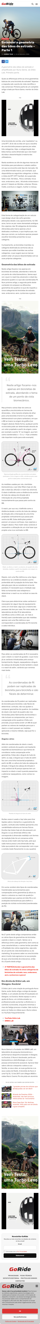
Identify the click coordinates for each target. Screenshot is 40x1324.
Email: (20, 1244)
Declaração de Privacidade (26, 1321)
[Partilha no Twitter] (6, 61)
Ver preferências (20, 1317)
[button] (37, 1286)
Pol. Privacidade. (22, 1251)
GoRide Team (8, 54)
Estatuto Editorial (11, 1278)
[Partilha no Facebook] (3, 61)
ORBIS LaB (9, 1021)
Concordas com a (16, 1251)
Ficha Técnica (26, 1275)
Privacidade (13, 1275)
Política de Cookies (11, 1321)
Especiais (5, 38)
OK (20, 1311)
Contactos (20, 1281)
